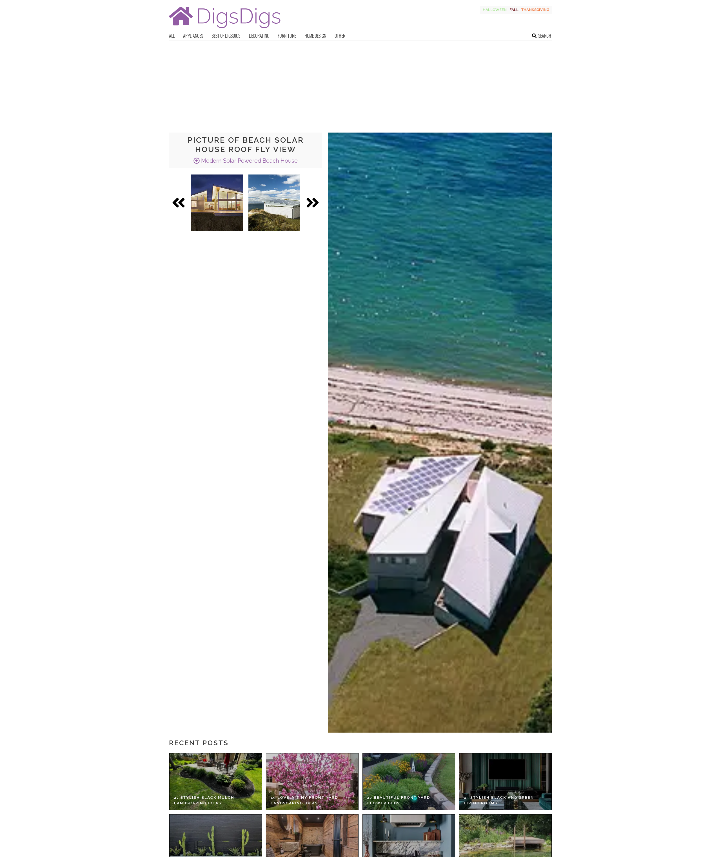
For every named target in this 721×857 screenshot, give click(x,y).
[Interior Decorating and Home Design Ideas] (225, 29)
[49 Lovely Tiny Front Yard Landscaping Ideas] (312, 781)
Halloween (495, 10)
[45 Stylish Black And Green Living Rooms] (505, 781)
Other (340, 35)
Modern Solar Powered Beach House (249, 160)
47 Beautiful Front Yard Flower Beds (398, 800)
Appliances (193, 35)
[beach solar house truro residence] (217, 202)
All (172, 35)
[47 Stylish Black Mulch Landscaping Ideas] (216, 781)
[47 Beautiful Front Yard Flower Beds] (409, 781)
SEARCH (544, 35)
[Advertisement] (360, 83)
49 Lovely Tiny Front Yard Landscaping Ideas (304, 800)
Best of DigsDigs (226, 35)
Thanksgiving (535, 10)
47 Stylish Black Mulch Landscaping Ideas (204, 800)
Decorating (259, 35)
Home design (315, 35)
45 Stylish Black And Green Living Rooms (499, 800)
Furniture (287, 35)
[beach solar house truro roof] (274, 202)
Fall (514, 10)
